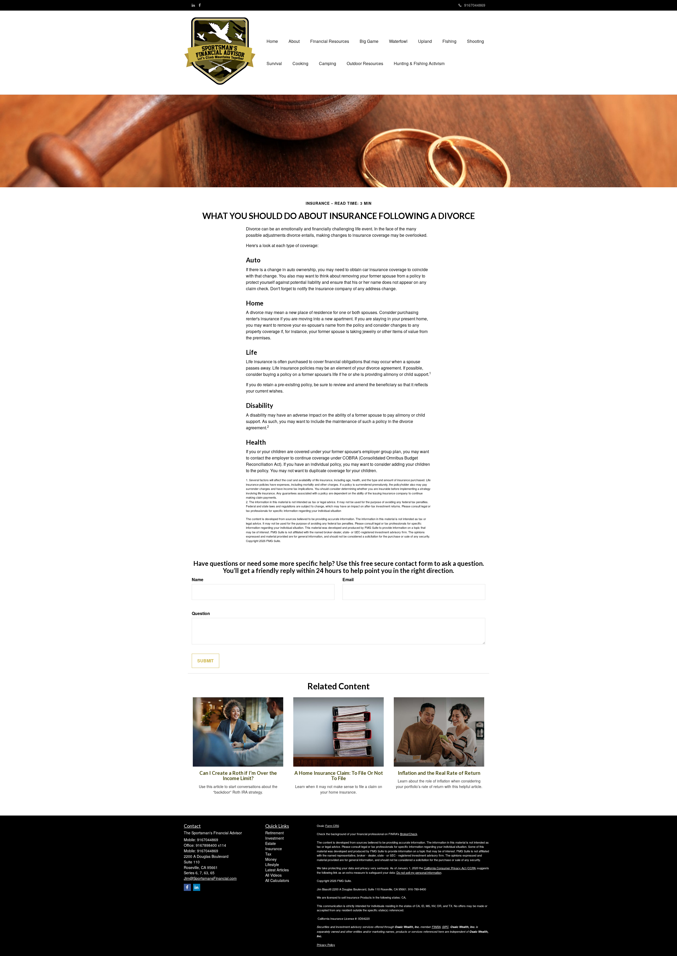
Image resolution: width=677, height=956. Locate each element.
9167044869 (474, 5)
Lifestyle (272, 864)
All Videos (273, 875)
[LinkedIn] (193, 5)
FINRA (436, 927)
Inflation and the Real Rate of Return (439, 773)
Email (348, 579)
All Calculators (277, 880)
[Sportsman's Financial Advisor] (222, 51)
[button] (294, 41)
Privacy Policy (326, 945)
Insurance (273, 848)
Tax (268, 854)
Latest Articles (277, 869)
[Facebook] (200, 5)
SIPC (445, 927)
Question (201, 613)
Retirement (274, 832)
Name (197, 579)
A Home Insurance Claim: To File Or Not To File (338, 775)
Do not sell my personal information (418, 872)
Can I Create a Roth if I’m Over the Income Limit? (238, 775)
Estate (270, 843)
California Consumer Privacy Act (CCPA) (450, 868)
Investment (274, 838)
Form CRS (332, 825)
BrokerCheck (408, 834)
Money (271, 859)
